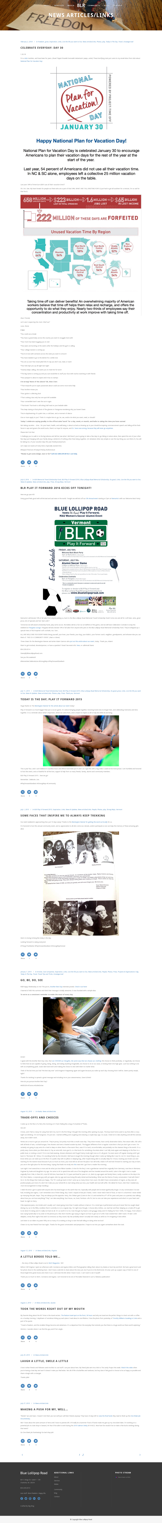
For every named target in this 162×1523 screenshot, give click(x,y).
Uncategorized (128, 42)
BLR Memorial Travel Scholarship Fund (47, 479)
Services (57, 1481)
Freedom (41, 42)
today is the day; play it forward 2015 (51, 699)
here (78, 645)
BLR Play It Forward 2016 (70, 479)
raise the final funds (105, 1416)
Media (56, 1484)
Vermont (67, 482)
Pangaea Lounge (35, 628)
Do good (112, 479)
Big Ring (31, 1506)
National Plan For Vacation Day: (31, 61)
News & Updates (26, 482)
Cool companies (48, 972)
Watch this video (127, 1367)
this (75, 1164)
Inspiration (53, 42)
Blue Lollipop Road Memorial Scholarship (94, 479)
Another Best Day (56, 987)
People (94, 809)
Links (59, 42)
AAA (26, 58)
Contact (57, 1496)
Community (58, 1489)
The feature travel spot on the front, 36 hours (76, 1315)
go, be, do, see (31, 980)
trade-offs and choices (39, 1117)
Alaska (39, 1111)
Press (52, 482)
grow (46, 42)
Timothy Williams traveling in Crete (124, 1318)
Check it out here (81, 987)
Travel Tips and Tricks (45, 974)
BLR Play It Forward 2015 (71, 691)
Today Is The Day (111, 42)
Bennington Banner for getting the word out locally (89, 822)
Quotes (52, 1303)
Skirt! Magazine (54, 1263)
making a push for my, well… (44, 1409)
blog (55, 1493)
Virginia (54, 1250)
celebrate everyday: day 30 (41, 47)
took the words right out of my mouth (52, 1308)
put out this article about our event (82, 641)
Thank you (69, 693)
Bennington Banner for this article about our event (52, 706)
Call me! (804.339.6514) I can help (64, 454)
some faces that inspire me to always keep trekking (62, 815)
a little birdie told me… (40, 1256)
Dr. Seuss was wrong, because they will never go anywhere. (92, 428)
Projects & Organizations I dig (128, 972)
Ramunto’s (115, 498)
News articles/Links (89, 42)
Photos (99, 42)
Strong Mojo (59, 482)
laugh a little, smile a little (44, 1361)
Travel (120, 42)
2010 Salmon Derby (81, 1425)
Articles (39, 972)
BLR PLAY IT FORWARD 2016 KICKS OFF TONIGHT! (55, 488)
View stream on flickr (124, 1477)
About (56, 1477)
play (103, 42)
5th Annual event (92, 498)
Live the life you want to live (72, 42)
